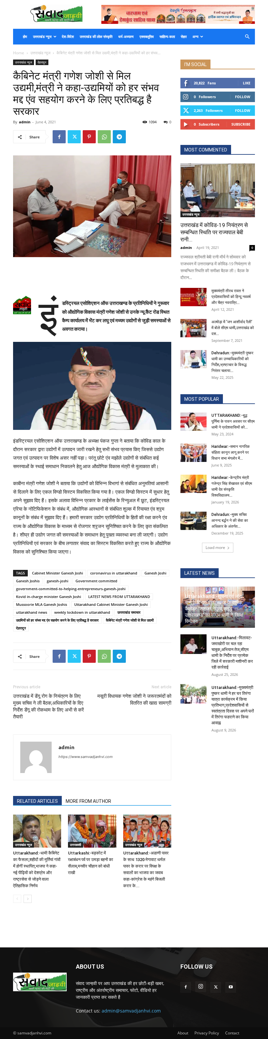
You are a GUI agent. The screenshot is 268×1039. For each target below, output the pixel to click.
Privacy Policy (206, 1033)
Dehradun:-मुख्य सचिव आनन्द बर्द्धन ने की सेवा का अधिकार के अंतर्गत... (229, 520)
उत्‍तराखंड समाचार (129, 612)
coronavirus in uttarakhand (113, 573)
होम (25, 37)
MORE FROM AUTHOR (88, 801)
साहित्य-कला (167, 37)
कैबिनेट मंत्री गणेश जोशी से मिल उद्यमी (130, 620)
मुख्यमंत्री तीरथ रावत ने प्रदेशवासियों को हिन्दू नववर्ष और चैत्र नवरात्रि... (231, 297)
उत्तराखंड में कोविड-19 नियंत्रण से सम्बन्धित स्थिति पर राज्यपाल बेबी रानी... (214, 232)
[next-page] (28, 899)
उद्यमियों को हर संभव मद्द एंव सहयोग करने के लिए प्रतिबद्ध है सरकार (57, 620)
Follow (242, 96)
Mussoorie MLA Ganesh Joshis (41, 604)
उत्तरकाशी (75, 844)
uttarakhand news (31, 612)
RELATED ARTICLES (37, 801)
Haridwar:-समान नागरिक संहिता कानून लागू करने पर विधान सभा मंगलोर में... (230, 452)
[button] (247, 37)
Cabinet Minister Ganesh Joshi (57, 573)
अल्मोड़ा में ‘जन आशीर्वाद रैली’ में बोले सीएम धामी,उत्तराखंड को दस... (232, 328)
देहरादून (42, 62)
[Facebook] (59, 136)
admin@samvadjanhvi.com (131, 1011)
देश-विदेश (68, 37)
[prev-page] (17, 899)
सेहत (184, 37)
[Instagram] (200, 986)
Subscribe (240, 124)
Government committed (96, 580)
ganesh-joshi (57, 580)
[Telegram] (119, 136)
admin (24, 121)
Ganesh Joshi (155, 573)
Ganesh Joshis (28, 580)
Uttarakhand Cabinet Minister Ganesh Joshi (111, 604)
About (182, 1033)
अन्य (195, 37)
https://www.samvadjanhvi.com (86, 756)
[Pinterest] (89, 136)
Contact (232, 1033)
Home (18, 53)
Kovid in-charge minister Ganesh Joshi (48, 596)
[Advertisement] (92, 275)
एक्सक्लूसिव (147, 37)
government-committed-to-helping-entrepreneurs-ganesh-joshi (71, 588)
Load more (215, 547)
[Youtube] (231, 987)
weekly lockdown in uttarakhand (82, 612)
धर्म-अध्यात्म (126, 37)
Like (246, 82)
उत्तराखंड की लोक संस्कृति (96, 37)
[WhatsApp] (104, 136)
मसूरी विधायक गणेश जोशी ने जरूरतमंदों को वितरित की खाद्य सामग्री (134, 699)
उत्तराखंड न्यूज (42, 37)
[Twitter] (74, 136)
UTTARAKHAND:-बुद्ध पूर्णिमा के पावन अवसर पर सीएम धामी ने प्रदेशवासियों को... (233, 421)
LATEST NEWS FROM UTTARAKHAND (119, 596)
